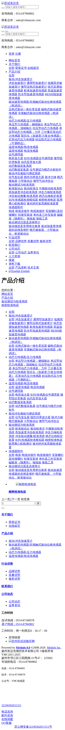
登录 (11, 53)
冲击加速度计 (23, 319)
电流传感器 (37, 387)
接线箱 (36, 462)
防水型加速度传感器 (37, 330)
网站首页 (14, 60)
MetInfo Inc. (54, 647)
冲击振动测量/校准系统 (30, 436)
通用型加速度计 (43, 319)
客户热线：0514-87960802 (17, 624)
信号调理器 (16, 390)
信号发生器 (22, 417)
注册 (18, 53)
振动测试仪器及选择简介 (24, 466)
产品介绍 (7, 297)
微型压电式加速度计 (40, 323)
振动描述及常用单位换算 (31, 470)
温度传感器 (22, 387)
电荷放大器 (22, 394)
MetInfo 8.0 (23, 647)
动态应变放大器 (37, 398)
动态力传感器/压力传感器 (25, 357)
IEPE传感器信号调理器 (45, 394)
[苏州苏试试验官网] (22, 641)
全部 (11, 67)
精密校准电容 (10, 305)
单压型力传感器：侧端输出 (32, 360)
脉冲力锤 (57, 417)
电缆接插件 (44, 454)
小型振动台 (31, 421)
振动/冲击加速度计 (20, 315)
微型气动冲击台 (49, 421)
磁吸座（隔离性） (20, 462)
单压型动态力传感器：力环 (29, 368)
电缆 (18, 454)
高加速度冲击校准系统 (29, 432)
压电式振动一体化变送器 (31, 345)
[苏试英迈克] (32, 3)
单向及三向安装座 (50, 458)
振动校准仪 (37, 428)
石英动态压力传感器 (28, 375)
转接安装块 (31, 458)
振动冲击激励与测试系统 (24, 413)
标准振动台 (22, 428)
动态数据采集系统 (20, 402)
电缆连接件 (29, 454)
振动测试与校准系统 (14, 301)
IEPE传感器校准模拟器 (29, 439)
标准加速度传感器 (41, 326)
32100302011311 (11, 705)
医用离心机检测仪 (20, 443)
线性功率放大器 (40, 417)
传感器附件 (16, 451)
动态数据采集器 (25, 406)
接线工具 (47, 462)
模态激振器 (16, 421)
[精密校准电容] (26, 484)
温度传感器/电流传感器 (23, 383)
